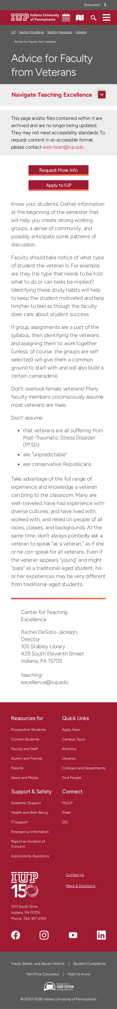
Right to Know (79, 974)
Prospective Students (28, 730)
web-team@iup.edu (63, 147)
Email (66, 812)
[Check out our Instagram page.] (44, 935)
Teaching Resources (59, 32)
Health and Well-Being (29, 812)
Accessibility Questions (30, 856)
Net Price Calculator (43, 974)
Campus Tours (73, 739)
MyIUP (67, 803)
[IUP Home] (35, 17)
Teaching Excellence (31, 32)
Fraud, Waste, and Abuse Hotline (37, 964)
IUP (13, 32)
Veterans (81, 32)
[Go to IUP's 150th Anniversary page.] (24, 885)
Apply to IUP (58, 185)
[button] (106, 17)
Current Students (25, 739)
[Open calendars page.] (66, 17)
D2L (65, 822)
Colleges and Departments (84, 768)
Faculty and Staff (24, 749)
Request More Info (58, 170)
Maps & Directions (80, 886)
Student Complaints (89, 964)
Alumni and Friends (26, 758)
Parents (17, 768)
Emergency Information (30, 832)
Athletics (69, 749)
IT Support (19, 822)
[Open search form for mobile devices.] (93, 17)
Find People (71, 778)
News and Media (24, 778)
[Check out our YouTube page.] (72, 935)
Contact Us (75, 875)
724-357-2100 (34, 918)
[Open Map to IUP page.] (80, 17)
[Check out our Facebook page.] (15, 935)
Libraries (69, 758)
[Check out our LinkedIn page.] (101, 935)
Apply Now (71, 730)
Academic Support (26, 803)
